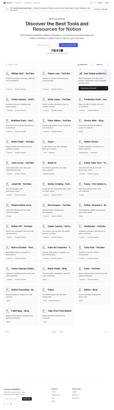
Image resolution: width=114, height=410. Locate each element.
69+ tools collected (58, 19)
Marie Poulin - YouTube (22, 141)
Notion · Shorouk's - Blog (96, 205)
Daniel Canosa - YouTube (60, 226)
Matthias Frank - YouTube (24, 120)
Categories (56, 395)
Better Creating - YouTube (61, 184)
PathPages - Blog (20, 310)
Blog (53, 401)
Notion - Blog (90, 289)
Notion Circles (91, 141)
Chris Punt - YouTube (94, 247)
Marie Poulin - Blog (57, 268)
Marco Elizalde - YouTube (24, 247)
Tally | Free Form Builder (60, 310)
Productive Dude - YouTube (97, 99)
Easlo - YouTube (92, 268)
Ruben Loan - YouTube (59, 73)
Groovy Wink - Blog (93, 120)
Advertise (28, 3)
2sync (51, 141)
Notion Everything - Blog (23, 289)
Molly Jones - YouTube (59, 99)
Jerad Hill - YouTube (21, 184)
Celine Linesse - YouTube (23, 99)
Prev (7, 332)
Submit (74, 392)
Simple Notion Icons (21, 205)
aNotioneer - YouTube (95, 226)
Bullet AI (52, 162)
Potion (51, 289)
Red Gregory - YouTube (59, 205)
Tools (54, 392)
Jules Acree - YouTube (22, 162)
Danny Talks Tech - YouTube (98, 162)
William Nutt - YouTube (22, 73)
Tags (53, 398)
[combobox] (85, 64)
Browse (18, 3)
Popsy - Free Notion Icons (97, 184)
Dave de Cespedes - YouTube (62, 247)
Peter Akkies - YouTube (59, 120)
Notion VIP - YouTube (21, 226)
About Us (36, 3)
